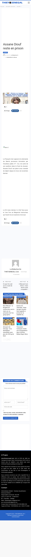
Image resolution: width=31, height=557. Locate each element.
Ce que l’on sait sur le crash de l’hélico (7, 285)
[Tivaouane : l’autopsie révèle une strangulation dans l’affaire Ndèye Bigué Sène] (22, 321)
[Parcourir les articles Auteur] (15, 263)
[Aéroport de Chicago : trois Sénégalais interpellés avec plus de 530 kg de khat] (8, 321)
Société (5, 52)
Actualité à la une (8, 318)
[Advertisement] (15, 25)
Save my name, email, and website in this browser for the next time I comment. (14, 413)
